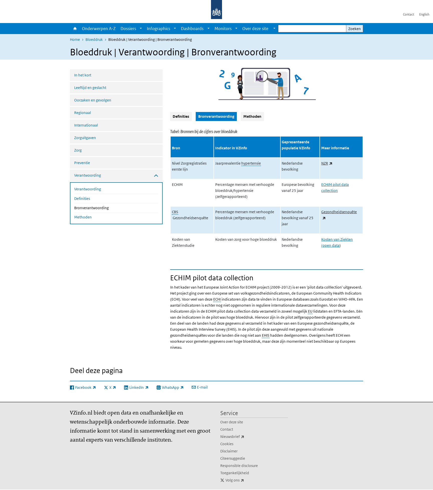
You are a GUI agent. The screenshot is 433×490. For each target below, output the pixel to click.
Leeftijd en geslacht (90, 87)
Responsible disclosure (239, 465)
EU (310, 311)
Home (74, 28)
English (424, 14)
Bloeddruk (94, 39)
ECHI (217, 299)
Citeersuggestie (232, 458)
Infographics (158, 28)
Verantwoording (87, 189)
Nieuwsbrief (243, 436)
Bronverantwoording (104, 207)
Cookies (226, 443)
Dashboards (192, 28)
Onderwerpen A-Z (99, 28)
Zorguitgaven (85, 137)
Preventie (82, 162)
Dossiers (128, 28)
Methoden (83, 217)
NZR (327, 163)
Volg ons (246, 479)
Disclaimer (229, 451)
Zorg (78, 150)
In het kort (82, 75)
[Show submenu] (140, 28)
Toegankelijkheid (234, 472)
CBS (175, 211)
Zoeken (354, 28)
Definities (82, 198)
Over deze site (231, 422)
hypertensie (251, 163)
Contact (408, 14)
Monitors (223, 28)
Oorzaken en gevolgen (92, 100)
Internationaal (86, 125)
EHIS (265, 335)
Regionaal (82, 112)
